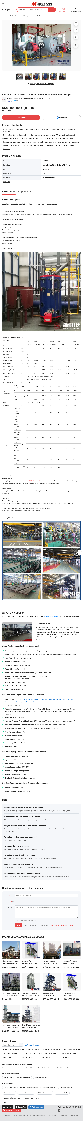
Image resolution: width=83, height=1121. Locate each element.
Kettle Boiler (8, 1077)
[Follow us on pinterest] (79, 1107)
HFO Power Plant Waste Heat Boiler (51, 1049)
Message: (11, 907)
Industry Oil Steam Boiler (12, 1098)
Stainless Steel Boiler (23, 1077)
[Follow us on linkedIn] (59, 1110)
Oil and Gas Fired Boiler (61, 699)
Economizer (65, 1057)
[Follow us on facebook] (67, 1107)
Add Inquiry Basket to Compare (42, 83)
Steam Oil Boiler (9, 1093)
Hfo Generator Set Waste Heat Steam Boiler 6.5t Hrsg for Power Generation (11, 963)
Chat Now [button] (63, 118)
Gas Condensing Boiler (49, 1053)
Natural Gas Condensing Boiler (41, 699)
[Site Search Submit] (52, 9)
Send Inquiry (21, 117)
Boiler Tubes (46, 1057)
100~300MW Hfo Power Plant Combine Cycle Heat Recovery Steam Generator (31, 995)
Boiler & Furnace (40, 16)
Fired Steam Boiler (62, 1093)
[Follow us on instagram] (73, 1107)
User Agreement (53, 1115)
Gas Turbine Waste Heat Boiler (32, 1049)
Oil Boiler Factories (66, 1088)
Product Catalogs (33, 1045)
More (4, 1102)
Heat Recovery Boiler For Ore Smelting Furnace (32, 1053)
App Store (7, 1107)
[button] (3, 3)
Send (18, 925)
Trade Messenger (36, 1107)
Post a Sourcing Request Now (62, 925)
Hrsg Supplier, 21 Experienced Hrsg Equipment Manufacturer (51, 995)
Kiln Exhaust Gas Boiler (10, 1053)
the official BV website (52, 616)
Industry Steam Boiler (26, 1093)
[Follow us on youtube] (76, 1107)
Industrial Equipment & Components (21, 16)
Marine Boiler (6, 1057)
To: (13, 902)
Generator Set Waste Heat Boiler (12, 1049)
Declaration (64, 1115)
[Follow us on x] (70, 1107)
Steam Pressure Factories (29, 1088)
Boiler (50, 16)
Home (4, 16)
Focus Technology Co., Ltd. (26, 1115)
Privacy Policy (74, 1115)
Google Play (21, 1107)
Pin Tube (25, 702)
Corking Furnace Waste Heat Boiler (71, 1049)
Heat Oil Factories (10, 1088)
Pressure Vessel (15, 702)
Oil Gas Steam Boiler (44, 1093)
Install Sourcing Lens (12, 1110)
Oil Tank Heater (27, 1057)
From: (12, 896)
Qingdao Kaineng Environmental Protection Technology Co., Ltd (28, 98)
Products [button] (22, 10)
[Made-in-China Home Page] (41, 4)
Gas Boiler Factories (48, 1088)
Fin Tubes (32, 702)
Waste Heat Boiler (23, 699)
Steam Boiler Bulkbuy (32, 1098)
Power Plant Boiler (41, 1077)
